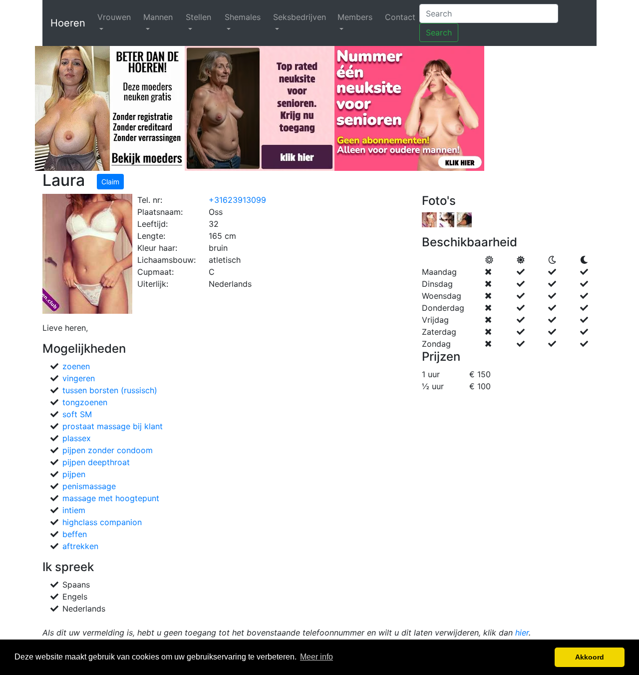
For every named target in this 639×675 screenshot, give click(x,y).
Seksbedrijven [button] (299, 17)
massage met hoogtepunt (110, 498)
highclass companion (102, 522)
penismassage (89, 486)
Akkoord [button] (589, 657)
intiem (73, 510)
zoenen (76, 366)
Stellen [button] (198, 17)
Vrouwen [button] (114, 17)
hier (522, 633)
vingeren (78, 378)
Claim (110, 181)
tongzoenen (84, 402)
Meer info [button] (316, 657)
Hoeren (67, 23)
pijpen (73, 474)
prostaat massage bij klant (112, 426)
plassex (76, 438)
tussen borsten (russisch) (109, 390)
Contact (400, 17)
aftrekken (80, 546)
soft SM (77, 414)
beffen (74, 534)
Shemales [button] (243, 17)
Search (439, 32)
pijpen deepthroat (96, 462)
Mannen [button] (158, 17)
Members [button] (354, 17)
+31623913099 (237, 200)
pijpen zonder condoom (107, 450)
